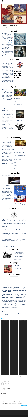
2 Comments (20, 27)
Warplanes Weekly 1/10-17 (22, 376)
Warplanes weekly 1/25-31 (14, 376)
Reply (26, 388)
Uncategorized (15, 27)
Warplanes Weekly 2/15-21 (5, 376)
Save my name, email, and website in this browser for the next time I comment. (12, 403)
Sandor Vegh (4, 27)
